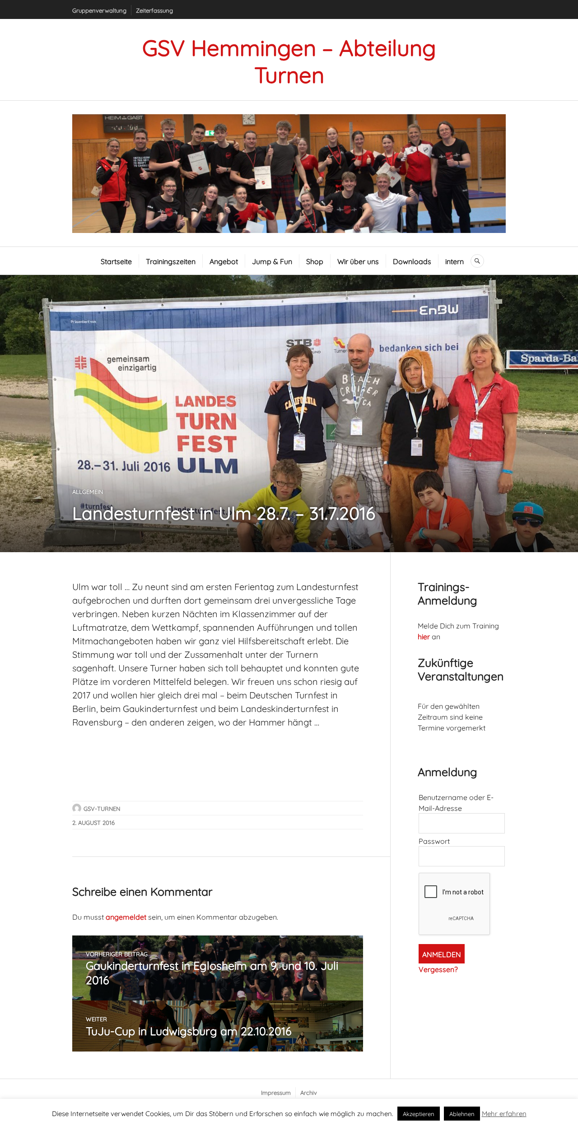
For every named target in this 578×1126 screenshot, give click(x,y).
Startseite (116, 260)
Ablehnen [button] (462, 1113)
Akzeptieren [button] (418, 1113)
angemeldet (126, 916)
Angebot (224, 260)
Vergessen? (438, 968)
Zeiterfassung (154, 10)
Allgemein (87, 491)
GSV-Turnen (102, 808)
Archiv (308, 1092)
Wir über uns (358, 260)
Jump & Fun (272, 260)
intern (454, 260)
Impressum (276, 1092)
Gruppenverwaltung (99, 10)
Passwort (434, 840)
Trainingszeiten (171, 260)
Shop (314, 260)
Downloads (412, 260)
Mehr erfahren (504, 1112)
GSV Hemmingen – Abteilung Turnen (289, 59)
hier (424, 636)
